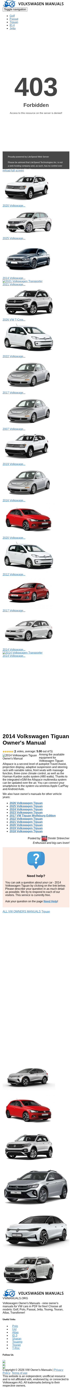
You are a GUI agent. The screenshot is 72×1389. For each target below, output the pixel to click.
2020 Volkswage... (14, 205)
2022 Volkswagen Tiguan (26, 818)
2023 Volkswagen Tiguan (26, 812)
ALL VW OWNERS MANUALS (22, 911)
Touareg (17, 1341)
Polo (15, 1326)
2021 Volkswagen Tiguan (26, 821)
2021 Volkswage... (14, 284)
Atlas (15, 1332)
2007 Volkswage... (14, 428)
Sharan (16, 1338)
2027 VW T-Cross (14, 1164)
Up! (14, 1329)
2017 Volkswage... (14, 392)
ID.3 (14, 1335)
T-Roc (16, 1348)
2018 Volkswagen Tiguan (26, 831)
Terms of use (19, 1373)
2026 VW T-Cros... (14, 319)
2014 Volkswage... (14, 278)
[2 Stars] (6, 752)
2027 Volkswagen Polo (17, 1128)
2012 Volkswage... (14, 574)
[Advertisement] (36, 693)
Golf (12, 15)
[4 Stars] (10, 752)
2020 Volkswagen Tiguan (26, 825)
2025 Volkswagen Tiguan (26, 806)
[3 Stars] (8, 752)
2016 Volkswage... (14, 500)
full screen (17, 170)
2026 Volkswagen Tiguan (26, 803)
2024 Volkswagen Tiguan (26, 809)
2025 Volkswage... (14, 238)
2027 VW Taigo (12, 1208)
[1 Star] (4, 752)
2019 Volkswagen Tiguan (26, 828)
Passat (14, 18)
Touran (16, 1344)
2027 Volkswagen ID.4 (17, 1091)
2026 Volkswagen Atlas (17, 1287)
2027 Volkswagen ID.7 (17, 1250)
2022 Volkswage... (14, 356)
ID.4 (12, 25)
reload (6, 170)
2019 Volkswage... (14, 464)
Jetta (13, 28)
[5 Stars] (12, 752)
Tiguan (14, 22)
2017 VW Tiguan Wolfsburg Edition (33, 815)
